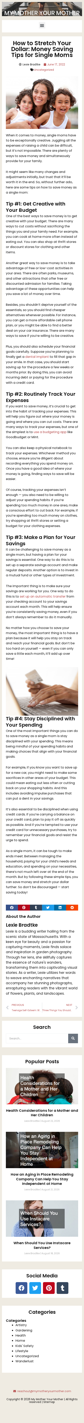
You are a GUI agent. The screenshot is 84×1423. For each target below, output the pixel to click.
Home (20, 1340)
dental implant (37, 356)
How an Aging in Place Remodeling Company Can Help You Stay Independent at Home (42, 1179)
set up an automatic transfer (43, 596)
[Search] (73, 1038)
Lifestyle (21, 1351)
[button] (42, 25)
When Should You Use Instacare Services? (42, 1245)
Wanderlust (24, 1361)
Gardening (23, 1330)
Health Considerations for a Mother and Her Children (42, 1112)
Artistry (21, 1325)
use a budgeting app (50, 432)
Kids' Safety (24, 1346)
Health (20, 1335)
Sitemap (49, 1402)
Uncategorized (44, 70)
